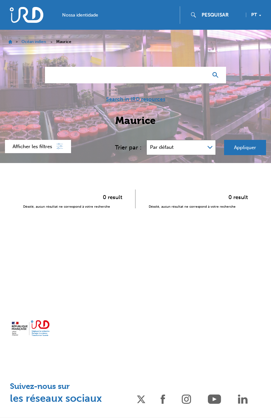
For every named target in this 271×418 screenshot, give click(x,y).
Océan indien (33, 41)
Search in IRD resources (135, 99)
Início (10, 42)
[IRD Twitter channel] (141, 398)
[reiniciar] (200, 75)
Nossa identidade (80, 15)
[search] (221, 15)
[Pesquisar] (217, 75)
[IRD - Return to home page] (26, 15)
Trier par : (128, 147)
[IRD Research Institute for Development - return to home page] (30, 328)
